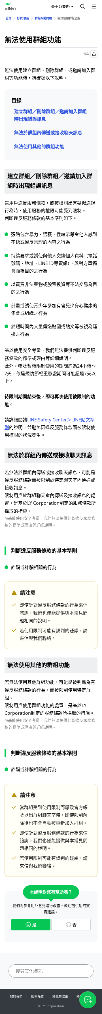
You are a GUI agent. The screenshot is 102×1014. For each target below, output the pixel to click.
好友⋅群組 (23, 18)
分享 (86, 54)
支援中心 (10, 9)
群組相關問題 (43, 18)
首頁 (8, 18)
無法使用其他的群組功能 (39, 146)
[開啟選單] (94, 6)
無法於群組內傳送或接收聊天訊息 (48, 133)
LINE (8, 4)
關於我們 (16, 996)
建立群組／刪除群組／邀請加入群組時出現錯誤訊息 (50, 115)
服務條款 (37, 996)
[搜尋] (82, 6)
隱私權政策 (60, 996)
